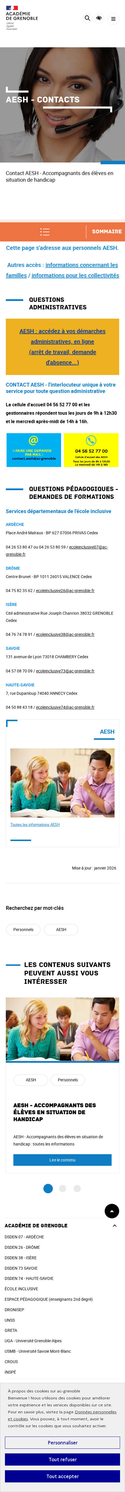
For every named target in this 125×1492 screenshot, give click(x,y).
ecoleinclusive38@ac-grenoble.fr (65, 634)
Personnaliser (63, 1442)
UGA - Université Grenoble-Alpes (33, 1340)
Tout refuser (63, 1459)
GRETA (11, 1330)
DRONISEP (14, 1309)
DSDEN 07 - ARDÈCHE (24, 1237)
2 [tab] (62, 1188)
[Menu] (113, 19)
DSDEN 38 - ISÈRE (21, 1257)
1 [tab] (48, 1188)
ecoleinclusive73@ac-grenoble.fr (65, 671)
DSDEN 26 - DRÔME (22, 1247)
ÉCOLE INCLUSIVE (21, 1288)
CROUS (11, 1361)
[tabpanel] (62, 1085)
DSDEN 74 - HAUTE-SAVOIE (29, 1278)
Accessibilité (99, 18)
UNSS (10, 1320)
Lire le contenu (62, 1160)
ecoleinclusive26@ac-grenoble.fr (65, 590)
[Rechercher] (87, 19)
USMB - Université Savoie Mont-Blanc (38, 1351)
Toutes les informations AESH (35, 824)
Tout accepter (62, 1476)
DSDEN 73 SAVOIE (21, 1268)
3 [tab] (77, 1188)
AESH (61, 929)
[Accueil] (22, 18)
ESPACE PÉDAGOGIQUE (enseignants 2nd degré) (49, 1299)
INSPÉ (10, 1372)
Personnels (23, 929)
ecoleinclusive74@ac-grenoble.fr (65, 707)
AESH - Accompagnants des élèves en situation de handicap (54, 1112)
